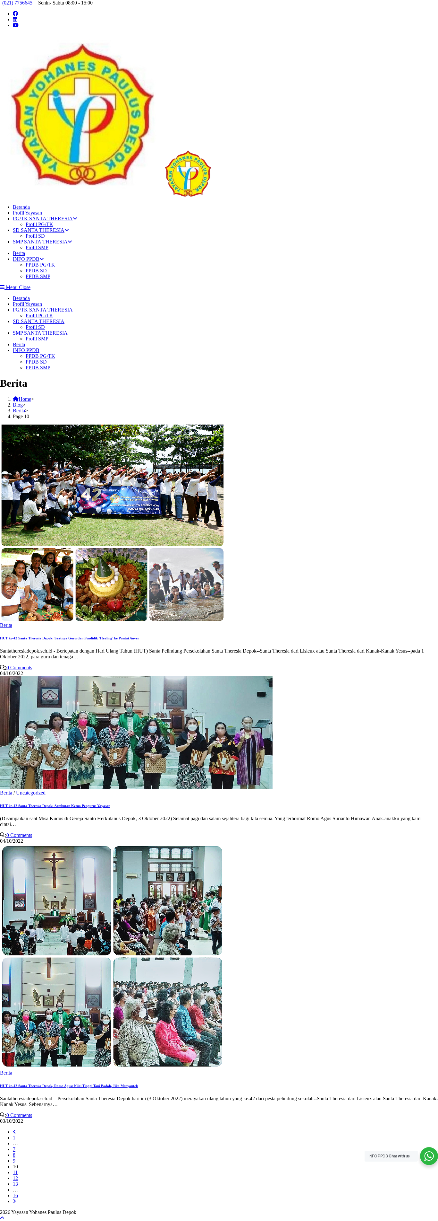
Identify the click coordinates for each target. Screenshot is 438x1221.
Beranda (21, 298)
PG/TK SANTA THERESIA (43, 309)
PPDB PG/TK (40, 356)
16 (15, 1195)
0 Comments (19, 667)
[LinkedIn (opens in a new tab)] (15, 19)
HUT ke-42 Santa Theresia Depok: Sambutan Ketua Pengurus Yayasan (55, 806)
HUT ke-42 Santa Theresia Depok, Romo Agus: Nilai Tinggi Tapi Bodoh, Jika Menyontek (69, 1086)
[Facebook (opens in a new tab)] (15, 13)
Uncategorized (31, 792)
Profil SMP (37, 338)
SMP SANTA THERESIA (40, 333)
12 (15, 1178)
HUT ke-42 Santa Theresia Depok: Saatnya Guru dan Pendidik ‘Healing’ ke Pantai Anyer (69, 638)
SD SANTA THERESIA (38, 321)
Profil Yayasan (27, 304)
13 (15, 1184)
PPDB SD (36, 362)
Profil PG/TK (39, 315)
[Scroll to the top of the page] (2, 1218)
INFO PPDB (26, 350)
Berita (19, 344)
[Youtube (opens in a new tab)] (16, 25)
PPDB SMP (38, 367)
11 (15, 1172)
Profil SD (35, 327)
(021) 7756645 (18, 2)
